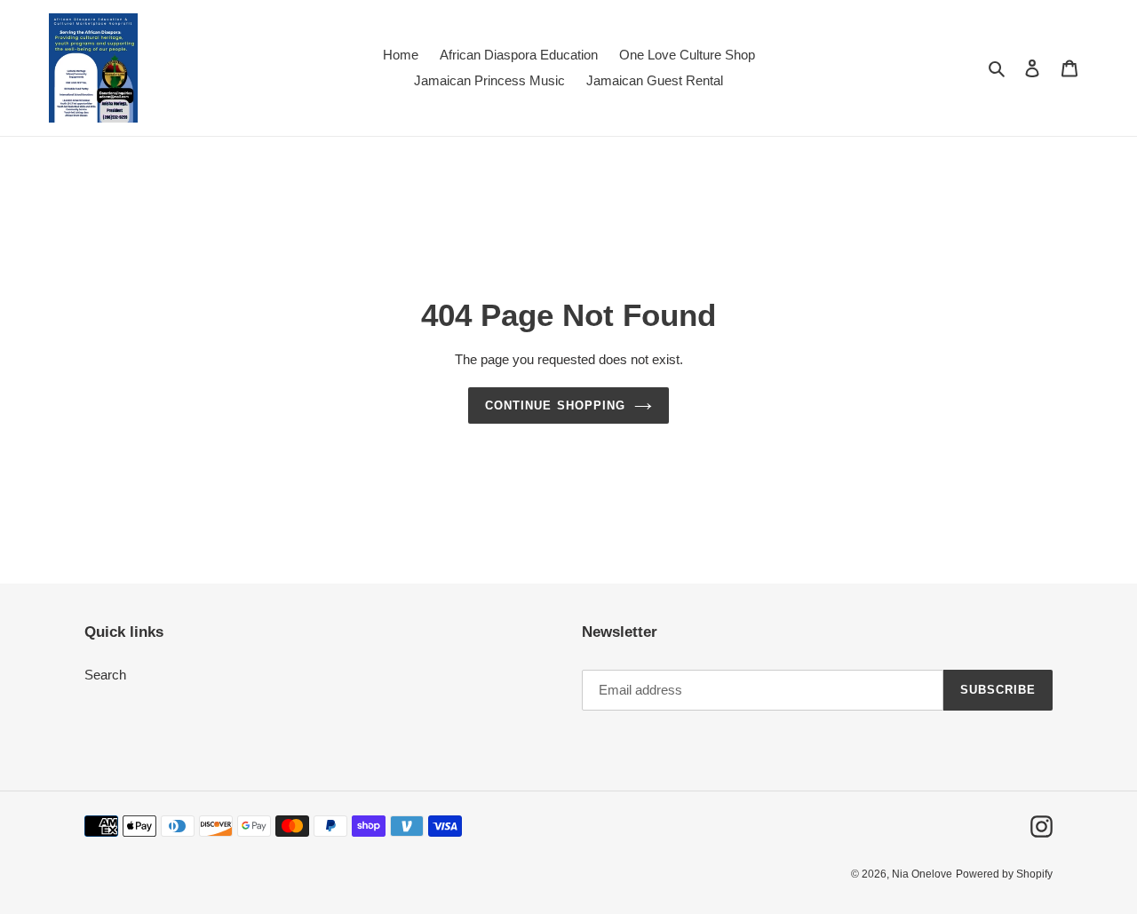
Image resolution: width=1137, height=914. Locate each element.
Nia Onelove (922, 874)
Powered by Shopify (1004, 874)
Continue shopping (555, 405)
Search (105, 674)
